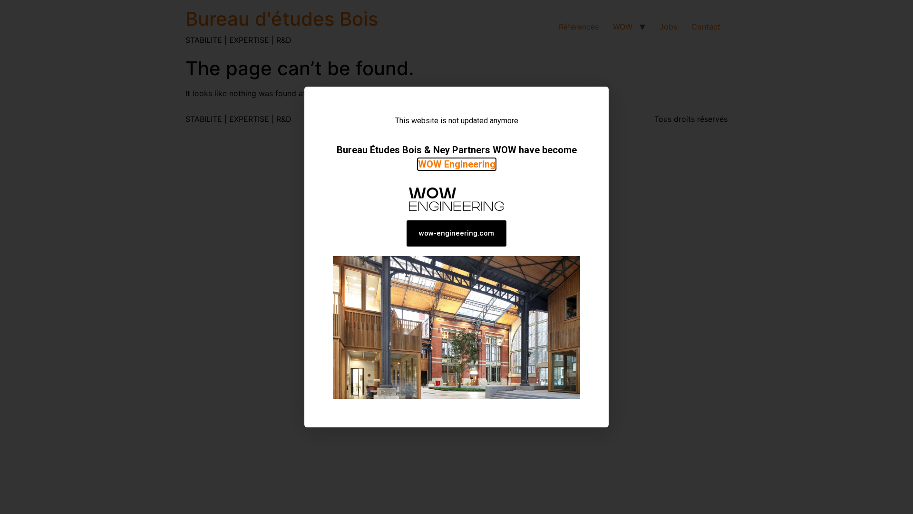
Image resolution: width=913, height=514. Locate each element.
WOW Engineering (456, 164)
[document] (456, 257)
